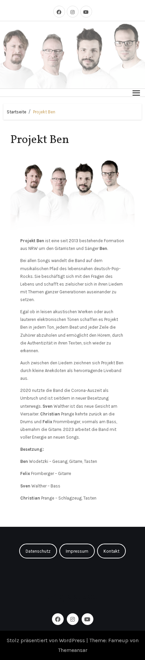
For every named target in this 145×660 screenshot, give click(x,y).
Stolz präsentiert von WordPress (46, 640)
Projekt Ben (44, 111)
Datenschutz (38, 551)
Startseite (16, 111)
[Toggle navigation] (136, 92)
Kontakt (111, 551)
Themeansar (72, 650)
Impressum (77, 551)
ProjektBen (72, 596)
